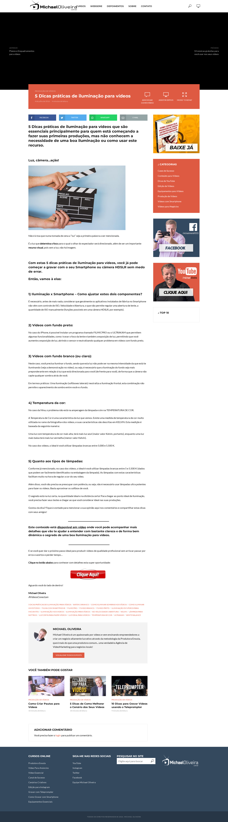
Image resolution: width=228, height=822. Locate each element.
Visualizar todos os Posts (69, 655)
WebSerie (96, 6)
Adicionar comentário (147, 101)
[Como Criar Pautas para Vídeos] (46, 686)
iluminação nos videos (52, 612)
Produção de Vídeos (45, 91)
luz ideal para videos (79, 615)
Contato (146, 6)
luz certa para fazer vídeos (53, 615)
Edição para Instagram (39, 787)
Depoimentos (115, 6)
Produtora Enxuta (37, 763)
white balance (133, 615)
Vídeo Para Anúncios (38, 768)
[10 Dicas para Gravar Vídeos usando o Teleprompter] (130, 686)
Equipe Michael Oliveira (84, 782)
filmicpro (72, 608)
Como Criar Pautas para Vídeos (44, 705)
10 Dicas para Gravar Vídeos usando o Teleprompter (130, 705)
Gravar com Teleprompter (40, 792)
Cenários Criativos (37, 782)
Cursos (81, 6)
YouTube (77, 763)
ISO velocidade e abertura (105, 612)
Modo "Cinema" (184, 100)
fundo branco (86, 608)
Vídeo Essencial (35, 772)
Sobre (132, 6)
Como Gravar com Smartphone (43, 797)
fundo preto (103, 608)
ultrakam (119, 615)
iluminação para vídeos (78, 612)
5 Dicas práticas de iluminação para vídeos (49, 604)
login (58, 735)
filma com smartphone (53, 608)
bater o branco (81, 604)
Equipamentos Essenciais (40, 801)
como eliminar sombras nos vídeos (109, 604)
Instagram (77, 768)
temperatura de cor (102, 615)
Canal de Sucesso (36, 777)
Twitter (76, 772)
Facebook (77, 777)
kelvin (124, 612)
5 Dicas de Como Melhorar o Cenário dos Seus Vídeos (87, 705)
